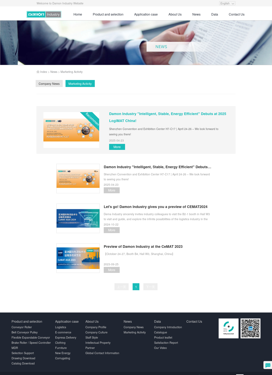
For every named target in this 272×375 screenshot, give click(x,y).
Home (77, 14)
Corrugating (62, 358)
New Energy (62, 353)
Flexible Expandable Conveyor (31, 337)
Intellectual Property (98, 343)
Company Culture (96, 332)
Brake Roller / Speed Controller (31, 343)
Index (43, 72)
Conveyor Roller (22, 327)
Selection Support (23, 353)
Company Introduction (168, 327)
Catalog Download (23, 363)
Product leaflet (163, 337)
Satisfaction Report (166, 343)
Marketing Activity (72, 72)
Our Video (160, 348)
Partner (90, 348)
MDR (15, 348)
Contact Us (237, 14)
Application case (146, 14)
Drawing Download (23, 358)
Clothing (60, 343)
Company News (134, 327)
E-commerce (63, 332)
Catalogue (160, 332)
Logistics (60, 327)
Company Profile (95, 327)
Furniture (61, 348)
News (196, 14)
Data (214, 14)
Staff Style (91, 337)
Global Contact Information (102, 353)
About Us (175, 14)
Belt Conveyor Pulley (25, 332)
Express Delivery (65, 337)
